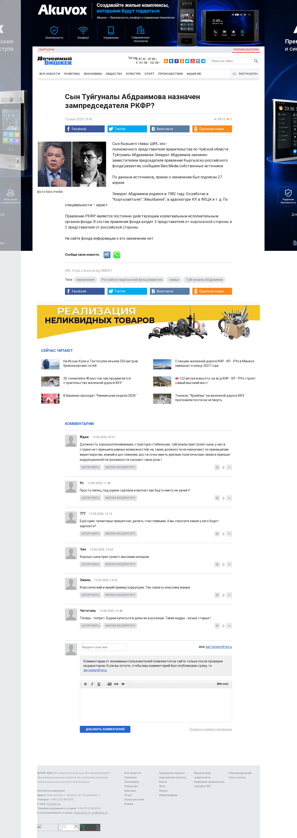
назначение (85, 280)
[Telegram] (203, 61)
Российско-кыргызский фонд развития (132, 280)
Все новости (49, 73)
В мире (128, 803)
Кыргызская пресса (172, 777)
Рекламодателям (245, 49)
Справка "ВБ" (202, 786)
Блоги (163, 781)
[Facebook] (176, 61)
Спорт (149, 73)
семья (174, 280)
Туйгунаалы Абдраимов (204, 280)
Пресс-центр (237, 777)
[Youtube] (192, 61)
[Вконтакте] (171, 61)
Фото (162, 786)
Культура (133, 73)
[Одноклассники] (182, 61)
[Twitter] (187, 61)
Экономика (93, 73)
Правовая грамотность (209, 781)
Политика (72, 73)
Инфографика (168, 795)
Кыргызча (46, 49)
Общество (114, 73)
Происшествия (170, 73)
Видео (163, 790)
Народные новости (172, 773)
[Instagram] (198, 61)
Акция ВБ (194, 73)
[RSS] (166, 61)
